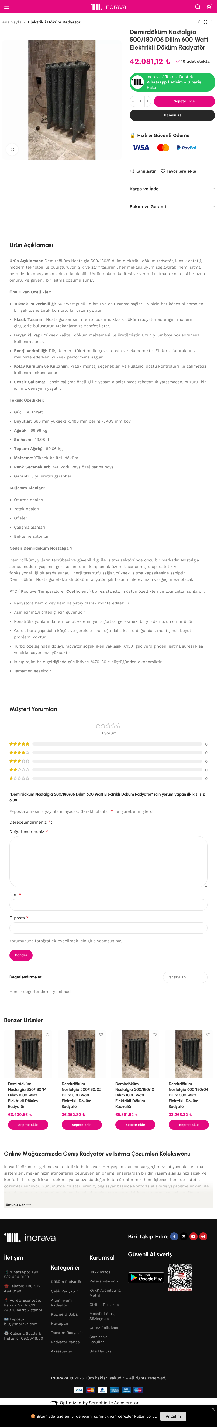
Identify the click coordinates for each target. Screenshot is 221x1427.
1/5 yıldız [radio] (58, 822)
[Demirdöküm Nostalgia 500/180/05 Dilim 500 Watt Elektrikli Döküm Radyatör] (82, 1054)
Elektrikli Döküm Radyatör (54, 22)
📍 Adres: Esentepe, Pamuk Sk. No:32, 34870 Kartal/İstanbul (24, 1305)
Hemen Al (172, 115)
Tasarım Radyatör (67, 1332)
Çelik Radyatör (64, 1291)
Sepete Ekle (184, 101)
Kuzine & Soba (64, 1314)
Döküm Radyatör (66, 1282)
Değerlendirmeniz (28, 831)
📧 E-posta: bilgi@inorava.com (20, 1321)
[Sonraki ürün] (212, 22)
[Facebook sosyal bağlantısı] (174, 1236)
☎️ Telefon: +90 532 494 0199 (22, 1288)
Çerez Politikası (103, 1328)
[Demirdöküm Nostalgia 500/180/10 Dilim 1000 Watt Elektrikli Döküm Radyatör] (135, 1054)
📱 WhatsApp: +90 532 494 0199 (21, 1274)
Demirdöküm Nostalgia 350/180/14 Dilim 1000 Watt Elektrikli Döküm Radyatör (27, 1095)
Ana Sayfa (12, 22)
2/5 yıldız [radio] (62, 822)
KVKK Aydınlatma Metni (105, 1292)
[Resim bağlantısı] (39, 1237)
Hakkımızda (100, 1272)
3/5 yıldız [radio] (67, 822)
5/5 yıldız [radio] (75, 822)
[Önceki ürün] (199, 22)
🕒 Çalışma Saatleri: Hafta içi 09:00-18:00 (23, 1335)
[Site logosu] (108, 6)
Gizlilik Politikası (104, 1304)
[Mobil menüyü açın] (6, 6)
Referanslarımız (103, 1281)
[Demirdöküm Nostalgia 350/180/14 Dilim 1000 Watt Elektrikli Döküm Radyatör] (28, 1054)
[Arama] (197, 6)
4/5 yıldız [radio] (71, 822)
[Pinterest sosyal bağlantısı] (203, 1236)
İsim (15, 894)
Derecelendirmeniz (29, 822)
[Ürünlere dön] (205, 22)
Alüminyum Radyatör (61, 1302)
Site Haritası (100, 1351)
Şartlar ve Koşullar (98, 1339)
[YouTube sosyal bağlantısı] (193, 1236)
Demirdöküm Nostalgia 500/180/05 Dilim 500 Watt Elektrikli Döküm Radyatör (82, 1095)
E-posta (19, 917)
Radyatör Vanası (66, 1342)
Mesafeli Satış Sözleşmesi (102, 1316)
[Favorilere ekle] (47, 1034)
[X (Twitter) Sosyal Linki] (184, 1236)
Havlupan (59, 1323)
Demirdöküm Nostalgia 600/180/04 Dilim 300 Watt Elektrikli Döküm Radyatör (188, 1095)
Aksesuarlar (61, 1351)
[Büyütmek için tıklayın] (12, 149)
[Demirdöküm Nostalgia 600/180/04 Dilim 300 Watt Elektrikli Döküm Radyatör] (189, 1054)
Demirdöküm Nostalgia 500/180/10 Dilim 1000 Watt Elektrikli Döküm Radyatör (134, 1095)
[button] (28, 1125)
